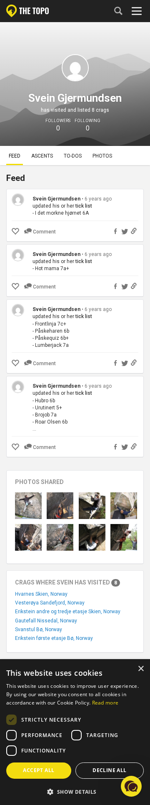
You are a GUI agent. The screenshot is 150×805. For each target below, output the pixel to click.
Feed (14, 156)
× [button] (141, 669)
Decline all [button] (109, 770)
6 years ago (98, 199)
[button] (75, 791)
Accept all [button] (38, 770)
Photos (102, 156)
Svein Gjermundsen (56, 199)
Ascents (42, 156)
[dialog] (75, 732)
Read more (105, 702)
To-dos (73, 156)
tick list (83, 206)
